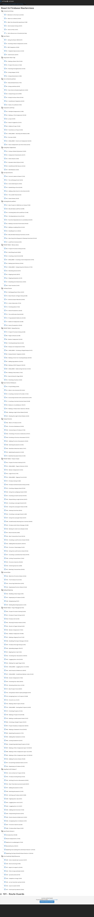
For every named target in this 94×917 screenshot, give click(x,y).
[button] (10, 1)
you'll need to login (53, 899)
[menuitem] (3, 1)
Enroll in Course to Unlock (47, 901)
